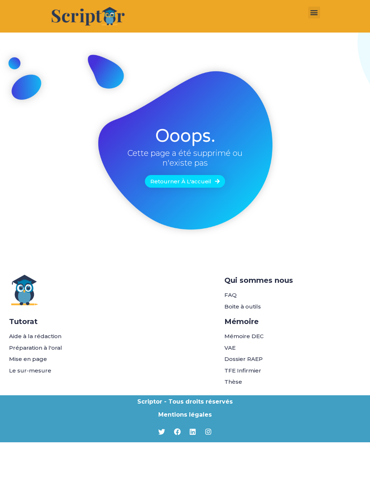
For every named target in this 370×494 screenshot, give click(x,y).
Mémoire (241, 321)
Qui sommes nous (258, 280)
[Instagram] (208, 432)
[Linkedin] (193, 432)
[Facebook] (177, 432)
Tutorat (23, 321)
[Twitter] (162, 432)
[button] (314, 12)
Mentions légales (185, 414)
